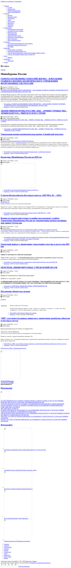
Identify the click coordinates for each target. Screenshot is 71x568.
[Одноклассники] (9, 566)
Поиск (6, 62)
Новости (10, 26)
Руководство (11, 9)
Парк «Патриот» (12, 39)
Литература (11, 18)
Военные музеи (12, 17)
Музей (6, 550)
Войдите (6, 107)
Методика (7, 48)
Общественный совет (14, 10)
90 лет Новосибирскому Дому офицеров (16, 518)
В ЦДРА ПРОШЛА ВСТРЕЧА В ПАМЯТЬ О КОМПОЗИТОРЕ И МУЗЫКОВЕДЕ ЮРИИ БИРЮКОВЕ (32, 405)
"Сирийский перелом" (21, 142)
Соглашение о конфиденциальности (39, 563)
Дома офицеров (12, 34)
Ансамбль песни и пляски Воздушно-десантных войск (20, 470)
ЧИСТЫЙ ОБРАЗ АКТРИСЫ (9, 408)
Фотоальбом (6, 425)
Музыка (10, 15)
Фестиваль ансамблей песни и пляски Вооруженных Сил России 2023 (25, 450)
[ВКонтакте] (2, 566)
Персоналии (11, 21)
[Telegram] (16, 566)
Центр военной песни (14, 40)
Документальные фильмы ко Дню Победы (20, 43)
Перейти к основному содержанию (11, 1)
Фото (5, 56)
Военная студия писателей (15, 37)
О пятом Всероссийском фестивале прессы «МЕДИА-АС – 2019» (31, 195)
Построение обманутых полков (15, 291)
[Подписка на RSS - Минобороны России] (13, 348)
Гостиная (7, 42)
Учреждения (8, 28)
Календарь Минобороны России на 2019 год (21, 157)
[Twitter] (6, 566)
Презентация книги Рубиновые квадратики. (17, 541)
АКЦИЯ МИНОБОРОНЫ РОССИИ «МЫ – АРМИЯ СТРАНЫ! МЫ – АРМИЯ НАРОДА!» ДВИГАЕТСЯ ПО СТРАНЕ (34, 112)
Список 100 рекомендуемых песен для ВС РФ (21, 54)
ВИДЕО (10, 57)
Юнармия (10, 24)
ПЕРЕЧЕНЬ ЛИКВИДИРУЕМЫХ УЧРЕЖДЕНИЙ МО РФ (29, 267)
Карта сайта (7, 556)
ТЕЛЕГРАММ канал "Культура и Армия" (7, 382)
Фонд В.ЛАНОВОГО (14, 12)
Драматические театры (14, 35)
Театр (9, 20)
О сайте (10, 7)
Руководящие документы (15, 50)
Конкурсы (11, 23)
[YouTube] (13, 566)
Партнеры (11, 61)
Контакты (7, 59)
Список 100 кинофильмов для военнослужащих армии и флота (26, 53)
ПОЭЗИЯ (10, 46)
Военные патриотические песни (17, 45)
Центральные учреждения (15, 29)
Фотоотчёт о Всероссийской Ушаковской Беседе (18, 489)
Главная (6, 6)
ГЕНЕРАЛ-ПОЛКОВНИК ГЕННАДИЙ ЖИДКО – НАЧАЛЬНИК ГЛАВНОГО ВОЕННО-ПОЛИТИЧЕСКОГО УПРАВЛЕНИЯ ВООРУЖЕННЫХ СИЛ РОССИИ (31, 81)
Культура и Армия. (31, 561)
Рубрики (6, 14)
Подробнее (35, 104)
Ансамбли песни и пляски (15, 31)
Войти (6, 558)
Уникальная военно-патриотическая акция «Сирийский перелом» (32, 134)
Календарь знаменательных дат (17, 51)
